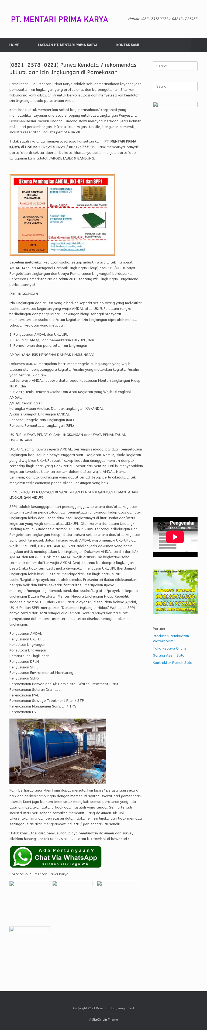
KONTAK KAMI (127, 45)
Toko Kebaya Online (170, 648)
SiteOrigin (99, 1019)
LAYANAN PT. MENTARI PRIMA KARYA (68, 45)
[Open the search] (199, 45)
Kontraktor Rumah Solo (172, 663)
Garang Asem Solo (169, 655)
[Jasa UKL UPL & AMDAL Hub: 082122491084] (63, 19)
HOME (14, 45)
